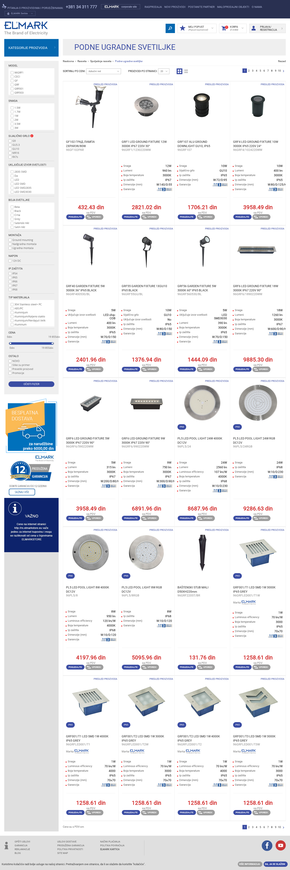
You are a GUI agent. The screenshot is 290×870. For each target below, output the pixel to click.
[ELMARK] (26, 28)
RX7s (15, 156)
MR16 (15, 152)
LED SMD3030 (22, 191)
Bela (17, 206)
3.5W (17, 123)
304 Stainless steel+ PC (28, 304)
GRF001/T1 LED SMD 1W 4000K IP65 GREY (87, 738)
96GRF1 (19, 72)
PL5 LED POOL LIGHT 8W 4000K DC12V (87, 589)
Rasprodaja (153, 6)
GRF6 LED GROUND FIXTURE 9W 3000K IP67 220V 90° (143, 440)
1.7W (17, 111)
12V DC (16, 260)
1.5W (17, 107)
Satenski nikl (21, 223)
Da (16, 175)
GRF (16, 84)
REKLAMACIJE (22, 849)
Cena (11, 332)
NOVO (16, 361)
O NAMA (257, 6)
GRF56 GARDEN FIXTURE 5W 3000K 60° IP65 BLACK (196, 288)
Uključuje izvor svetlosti (27, 164)
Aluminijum (21, 312)
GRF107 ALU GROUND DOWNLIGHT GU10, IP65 (193, 144)
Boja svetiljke (19, 200)
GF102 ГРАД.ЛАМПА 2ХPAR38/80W (80, 144)
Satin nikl (19, 227)
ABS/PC (18, 308)
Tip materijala (18, 297)
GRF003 (19, 92)
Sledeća (283, 71)
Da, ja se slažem (275, 864)
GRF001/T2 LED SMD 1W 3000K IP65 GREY (143, 738)
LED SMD (19, 183)
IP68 (14, 289)
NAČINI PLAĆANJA (110, 841)
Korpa (232, 28)
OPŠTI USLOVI (22, 841)
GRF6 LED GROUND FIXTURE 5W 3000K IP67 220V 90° (87, 440)
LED (16, 179)
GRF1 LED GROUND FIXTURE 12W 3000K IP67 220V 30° (144, 144)
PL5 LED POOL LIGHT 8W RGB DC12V (142, 589)
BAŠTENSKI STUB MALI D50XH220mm (192, 589)
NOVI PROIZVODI (175, 6)
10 (279, 70)
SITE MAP (62, 853)
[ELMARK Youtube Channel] (281, 845)
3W (16, 127)
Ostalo (13, 356)
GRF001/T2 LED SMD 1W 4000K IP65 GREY (198, 738)
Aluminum (20, 324)
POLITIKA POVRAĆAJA (112, 845)
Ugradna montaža (23, 248)
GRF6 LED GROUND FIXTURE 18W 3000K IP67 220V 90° (255, 288)
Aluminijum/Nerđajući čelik (29, 320)
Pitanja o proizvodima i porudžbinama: (35, 8)
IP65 (14, 277)
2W (16, 119)
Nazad (282, 61)
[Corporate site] (121, 7)
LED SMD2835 (22, 187)
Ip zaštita (15, 268)
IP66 (14, 281)
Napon (13, 255)
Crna (17, 215)
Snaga (12, 100)
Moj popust (198, 28)
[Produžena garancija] (31, 475)
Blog (18, 853)
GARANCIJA (21, 845)
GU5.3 (16, 144)
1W (16, 115)
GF (16, 80)
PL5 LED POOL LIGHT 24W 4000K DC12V (199, 440)
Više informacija (249, 864)
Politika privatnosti (70, 849)
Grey (17, 219)
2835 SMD (20, 171)
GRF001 (19, 88)
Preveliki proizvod (22, 369)
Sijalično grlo (19, 136)
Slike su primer (21, 365)
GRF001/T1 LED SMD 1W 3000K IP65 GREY (254, 589)
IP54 (14, 273)
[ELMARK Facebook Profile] (267, 846)
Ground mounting (22, 240)
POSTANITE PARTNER (201, 6)
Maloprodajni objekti (233, 6)
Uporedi (96, 217)
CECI (17, 76)
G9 (14, 140)
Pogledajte (75, 217)
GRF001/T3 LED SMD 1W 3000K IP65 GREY (254, 738)
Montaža (14, 235)
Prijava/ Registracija (268, 28)
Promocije (18, 373)
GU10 (15, 148)
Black (17, 211)
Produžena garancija (70, 845)
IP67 (14, 285)
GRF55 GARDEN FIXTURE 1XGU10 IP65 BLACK (144, 288)
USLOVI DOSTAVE (66, 841)
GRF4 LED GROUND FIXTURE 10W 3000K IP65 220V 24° (255, 144)
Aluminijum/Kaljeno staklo (29, 316)
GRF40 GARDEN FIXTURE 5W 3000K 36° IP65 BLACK (85, 288)
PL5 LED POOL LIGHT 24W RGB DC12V (254, 440)
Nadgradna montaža (24, 244)
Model (13, 65)
